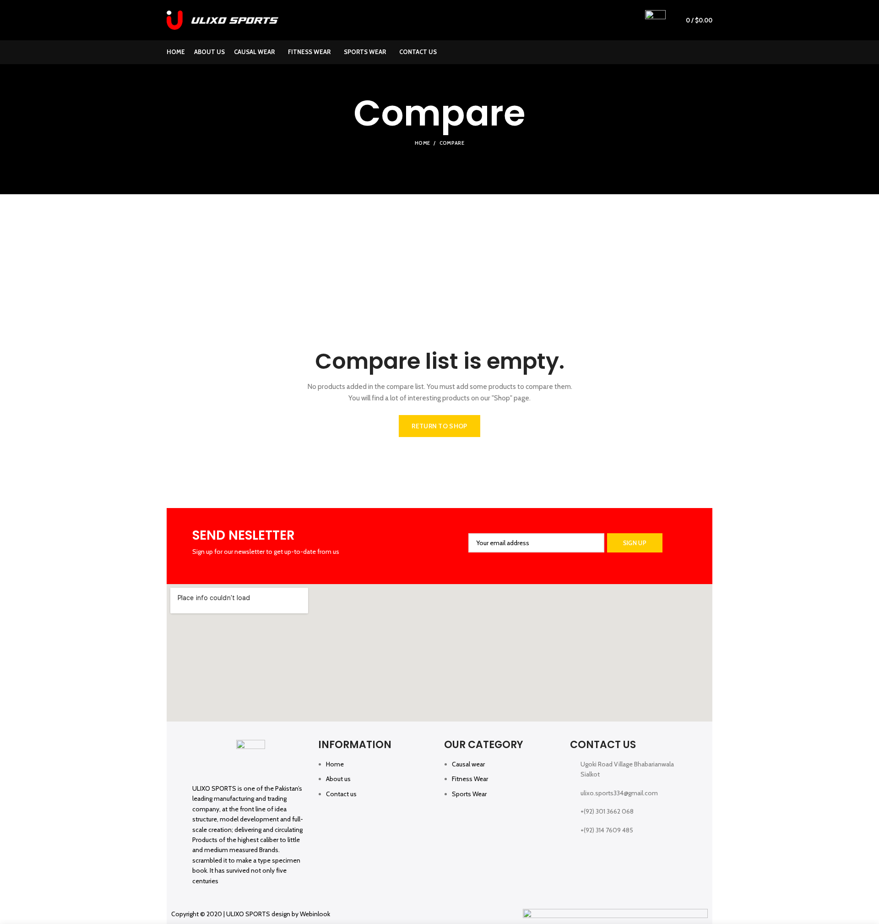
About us (338, 779)
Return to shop (439, 426)
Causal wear (468, 764)
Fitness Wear (470, 779)
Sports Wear (469, 794)
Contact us (341, 794)
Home (422, 143)
